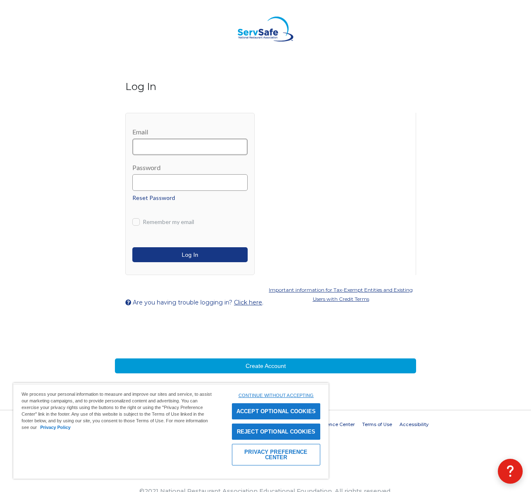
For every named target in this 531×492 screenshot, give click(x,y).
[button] (510, 471)
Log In (190, 254)
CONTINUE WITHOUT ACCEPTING (276, 395)
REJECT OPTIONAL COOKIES (276, 432)
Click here (248, 302)
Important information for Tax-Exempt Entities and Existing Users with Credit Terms (341, 294)
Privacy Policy (55, 427)
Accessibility (414, 424)
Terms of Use (377, 424)
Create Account (266, 366)
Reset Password (153, 197)
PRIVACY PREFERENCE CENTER (275, 454)
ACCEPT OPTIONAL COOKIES (276, 411)
